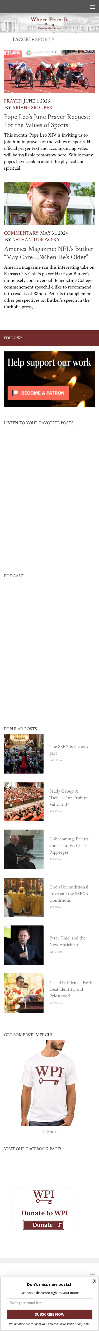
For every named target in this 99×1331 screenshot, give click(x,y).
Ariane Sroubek (32, 107)
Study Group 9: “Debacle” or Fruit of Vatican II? (68, 798)
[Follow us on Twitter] (58, 338)
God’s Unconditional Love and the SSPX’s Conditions (68, 894)
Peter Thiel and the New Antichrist (67, 941)
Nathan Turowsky (36, 239)
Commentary (21, 233)
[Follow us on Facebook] (49, 338)
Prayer (13, 101)
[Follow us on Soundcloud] (83, 338)
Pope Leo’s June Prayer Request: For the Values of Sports (47, 121)
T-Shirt (49, 1132)
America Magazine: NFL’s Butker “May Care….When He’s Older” (48, 253)
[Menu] (92, 6)
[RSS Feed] (75, 338)
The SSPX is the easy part (68, 750)
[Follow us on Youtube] (66, 338)
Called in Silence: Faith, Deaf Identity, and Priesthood (71, 989)
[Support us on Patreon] (92, 338)
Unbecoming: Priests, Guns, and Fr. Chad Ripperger (69, 845)
